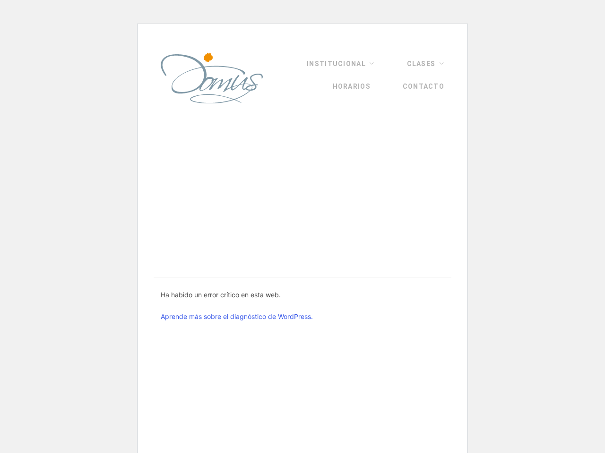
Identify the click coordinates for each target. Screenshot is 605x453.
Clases (421, 63)
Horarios (352, 86)
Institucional (336, 63)
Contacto (423, 86)
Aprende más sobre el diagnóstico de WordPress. (237, 316)
